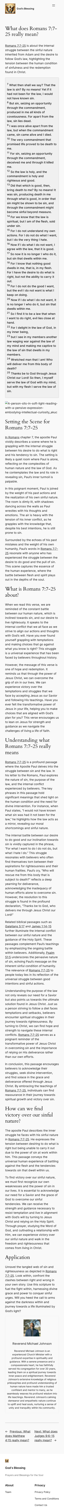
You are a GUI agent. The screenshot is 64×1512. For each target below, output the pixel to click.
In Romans (12, 437)
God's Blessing (25, 8)
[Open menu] (54, 5)
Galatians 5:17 (15, 926)
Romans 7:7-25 (15, 45)
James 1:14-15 (41, 926)
